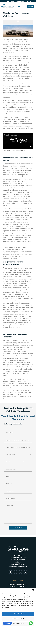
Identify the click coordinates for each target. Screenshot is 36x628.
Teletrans (6, 153)
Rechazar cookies (18, 618)
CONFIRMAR (18, 527)
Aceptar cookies (18, 613)
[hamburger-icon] (19, 7)
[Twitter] (15, 572)
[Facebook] (10, 572)
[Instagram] (20, 572)
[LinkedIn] (25, 572)
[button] (33, 590)
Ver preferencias (18, 623)
